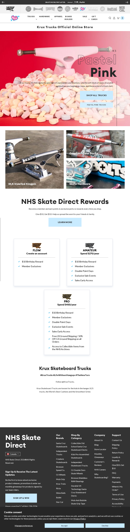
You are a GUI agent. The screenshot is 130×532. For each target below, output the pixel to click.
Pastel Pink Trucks (96, 105)
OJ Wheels (61, 474)
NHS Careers (100, 469)
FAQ (114, 473)
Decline (105, 525)
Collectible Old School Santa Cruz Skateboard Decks (79, 446)
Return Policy (118, 452)
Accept (64, 525)
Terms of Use (118, 494)
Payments (116, 482)
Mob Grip (60, 479)
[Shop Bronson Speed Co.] (60, 9)
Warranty (116, 477)
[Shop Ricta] (93, 9)
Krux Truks (61, 484)
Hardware (44, 16)
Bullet (58, 497)
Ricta (58, 488)
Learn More (70, 222)
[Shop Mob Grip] (75, 9)
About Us (98, 440)
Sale (85, 16)
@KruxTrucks (68, 381)
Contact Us (117, 440)
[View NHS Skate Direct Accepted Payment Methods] (9, 2)
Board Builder (68, 17)
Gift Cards (94, 17)
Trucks (31, 16)
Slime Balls (61, 493)
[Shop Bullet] (112, 9)
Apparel (58, 16)
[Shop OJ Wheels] (67, 9)
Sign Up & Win (21, 498)
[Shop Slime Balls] (102, 9)
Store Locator (100, 449)
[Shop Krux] (83, 9)
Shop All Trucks (96, 95)
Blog (96, 445)
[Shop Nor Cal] (122, 9)
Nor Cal (59, 502)
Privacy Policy (79, 518)
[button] (110, 18)
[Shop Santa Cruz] (28, 9)
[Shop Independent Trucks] (38, 9)
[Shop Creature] (50, 9)
